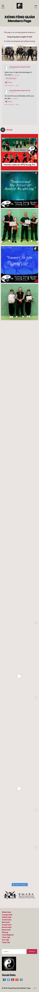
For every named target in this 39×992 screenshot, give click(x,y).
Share (17, 85)
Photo (10, 82)
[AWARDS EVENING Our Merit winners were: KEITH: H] (19, 863)
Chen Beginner (8, 935)
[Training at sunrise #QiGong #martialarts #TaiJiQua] (19, 713)
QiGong (5, 932)
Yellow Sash (6, 917)
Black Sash (6, 930)
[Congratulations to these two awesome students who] (19, 302)
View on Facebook (9, 85)
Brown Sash (6, 927)
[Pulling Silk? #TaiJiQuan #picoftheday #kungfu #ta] (19, 264)
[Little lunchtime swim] (19, 676)
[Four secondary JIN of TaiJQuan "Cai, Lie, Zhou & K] (19, 451)
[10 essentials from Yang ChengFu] (19, 788)
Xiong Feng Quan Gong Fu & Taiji (19, 67)
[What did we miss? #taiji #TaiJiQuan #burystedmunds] (19, 377)
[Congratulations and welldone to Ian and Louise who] (19, 339)
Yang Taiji (6, 942)
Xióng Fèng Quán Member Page (19, 988)
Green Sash (6, 920)
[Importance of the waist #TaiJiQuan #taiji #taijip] (19, 751)
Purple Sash (6, 925)
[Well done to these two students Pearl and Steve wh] (19, 227)
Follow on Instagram (20, 884)
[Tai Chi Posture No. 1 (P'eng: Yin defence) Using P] (19, 601)
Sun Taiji (5, 940)
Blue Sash (6, 922)
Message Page (11, 78)
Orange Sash (7, 915)
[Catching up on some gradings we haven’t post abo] (19, 526)
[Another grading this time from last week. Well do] (19, 489)
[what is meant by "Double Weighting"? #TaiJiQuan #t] (19, 189)
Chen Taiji (6, 937)
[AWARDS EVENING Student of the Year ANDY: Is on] (19, 826)
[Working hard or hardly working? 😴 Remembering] (19, 639)
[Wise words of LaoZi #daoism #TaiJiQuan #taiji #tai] (19, 414)
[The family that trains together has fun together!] (19, 152)
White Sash (6, 912)
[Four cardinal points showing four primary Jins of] (19, 564)
